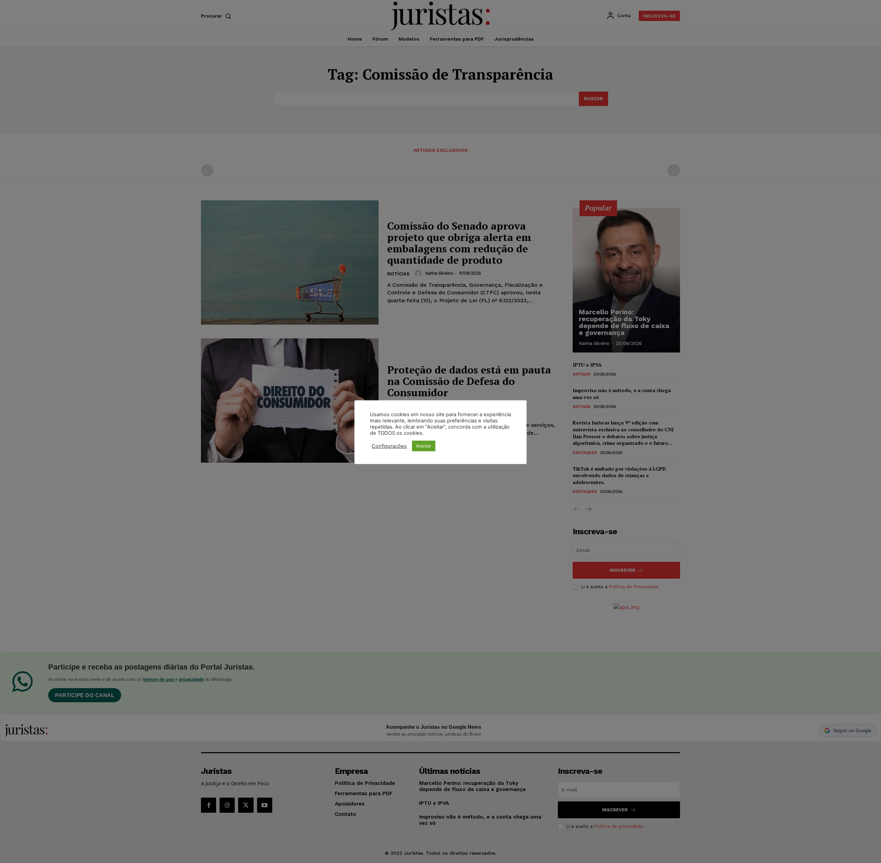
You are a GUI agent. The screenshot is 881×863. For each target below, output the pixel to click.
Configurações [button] (389, 446)
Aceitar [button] (423, 446)
